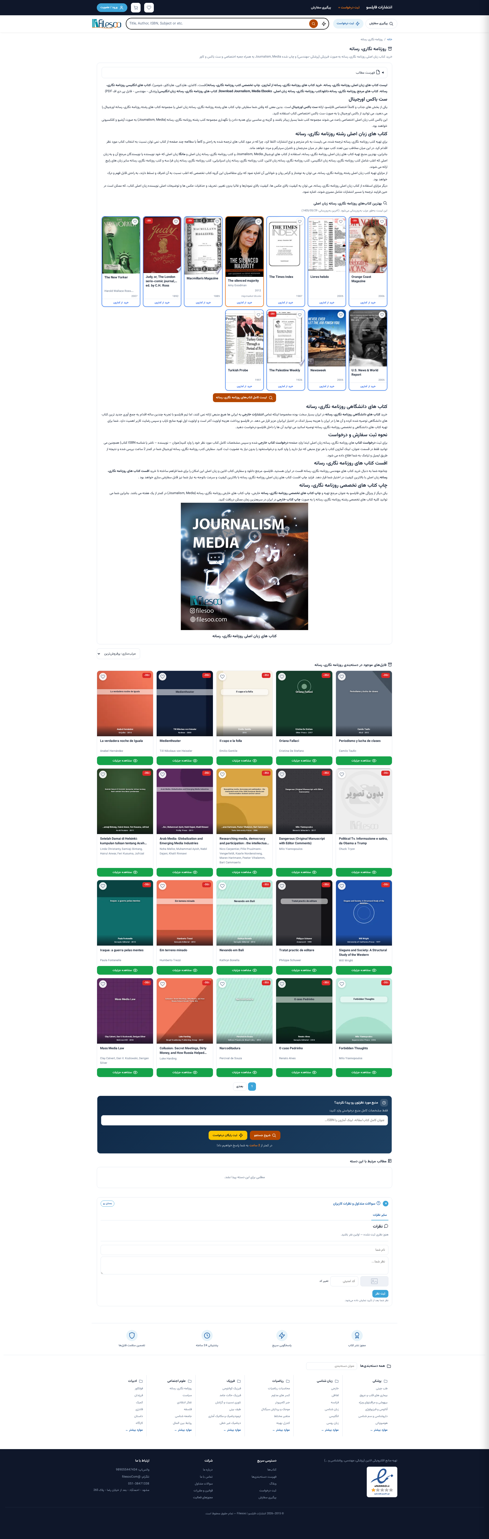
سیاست (187, 1395)
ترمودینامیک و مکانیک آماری (224, 1416)
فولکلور (139, 1388)
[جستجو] (313, 23)
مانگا (182, 154)
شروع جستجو (262, 1135)
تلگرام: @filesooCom (135, 1477)
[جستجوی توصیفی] (323, 23)
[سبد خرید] (136, 7)
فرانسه (335, 1402)
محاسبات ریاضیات (279, 1388)
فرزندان (138, 1395)
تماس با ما (206, 1477)
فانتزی (139, 1409)
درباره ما (208, 1469)
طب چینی (382, 1388)
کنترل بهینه (283, 1423)
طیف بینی (235, 1409)
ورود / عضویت (109, 7)
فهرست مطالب (366, 72)
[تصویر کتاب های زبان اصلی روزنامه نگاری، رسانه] (244, 629)
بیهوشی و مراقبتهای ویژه (373, 1402)
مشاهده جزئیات (361, 760)
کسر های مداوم (280, 1395)
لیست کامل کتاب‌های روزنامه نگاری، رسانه (241, 397)
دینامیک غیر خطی (230, 1423)
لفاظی (335, 1395)
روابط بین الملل (182, 1423)
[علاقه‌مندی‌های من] (149, 7)
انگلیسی (334, 1416)
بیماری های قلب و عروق (374, 1395)
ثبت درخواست (349, 7)
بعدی (239, 1086)
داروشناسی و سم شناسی (373, 1416)
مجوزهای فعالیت (203, 1497)
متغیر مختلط (282, 1416)
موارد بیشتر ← (379, 1430)
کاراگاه (139, 1423)
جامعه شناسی (183, 1416)
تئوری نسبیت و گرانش (228, 1402)
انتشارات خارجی (253, 414)
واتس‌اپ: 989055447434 (132, 1469)
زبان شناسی (332, 1409)
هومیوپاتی (381, 1423)
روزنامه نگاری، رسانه (181, 1388)
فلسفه (188, 1409)
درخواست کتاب (365, 442)
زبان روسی (333, 1423)
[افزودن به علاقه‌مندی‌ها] (382, 221)
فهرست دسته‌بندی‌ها (264, 1477)
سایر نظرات (380, 1215)
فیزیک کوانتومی (231, 1388)
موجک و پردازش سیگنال (275, 1409)
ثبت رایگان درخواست (225, 1135)
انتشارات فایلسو (379, 7)
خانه (389, 39)
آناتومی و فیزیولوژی (376, 1409)
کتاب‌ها (271, 1469)
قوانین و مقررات (203, 1490)
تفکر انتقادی (184, 1402)
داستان (138, 1416)
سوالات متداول (204, 1483)
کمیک (139, 1402)
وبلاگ (272, 1483)
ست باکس (311, 107)
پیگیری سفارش (321, 7)
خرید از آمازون (367, 303)
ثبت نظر (380, 1293)
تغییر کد (323, 1281)
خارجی (335, 1388)
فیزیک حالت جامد (230, 1395)
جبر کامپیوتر (282, 1402)
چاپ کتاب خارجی (289, 499)
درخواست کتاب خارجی (273, 442)
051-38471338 (138, 1483)
